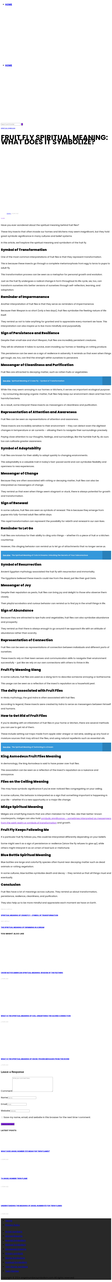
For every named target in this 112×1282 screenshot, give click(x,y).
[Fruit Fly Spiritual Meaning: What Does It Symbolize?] (44, 206)
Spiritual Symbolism (8, 128)
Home (8, 4)
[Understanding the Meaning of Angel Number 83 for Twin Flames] (7, 1197)
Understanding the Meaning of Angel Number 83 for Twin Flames (31, 1206)
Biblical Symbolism (15, 1244)
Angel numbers (13, 1231)
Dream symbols (14, 1253)
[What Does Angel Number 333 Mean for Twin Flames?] (7, 1143)
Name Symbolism (15, 1257)
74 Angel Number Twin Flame (14, 1178)
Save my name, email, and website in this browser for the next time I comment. (47, 1117)
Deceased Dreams (15, 1249)
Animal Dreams (13, 1235)
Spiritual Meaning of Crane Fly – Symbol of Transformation (29, 915)
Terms (8, 1220)
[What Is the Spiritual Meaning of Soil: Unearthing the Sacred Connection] (17, 1009)
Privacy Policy (12, 1224)
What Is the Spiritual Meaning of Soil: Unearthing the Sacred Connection (36, 1016)
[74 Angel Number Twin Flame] (7, 1170)
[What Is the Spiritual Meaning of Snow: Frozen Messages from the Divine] (17, 1053)
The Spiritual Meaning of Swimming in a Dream (22, 927)
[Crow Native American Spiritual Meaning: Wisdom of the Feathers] (17, 966)
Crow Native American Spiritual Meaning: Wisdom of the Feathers (32, 973)
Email (4, 1104)
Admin (9, 213)
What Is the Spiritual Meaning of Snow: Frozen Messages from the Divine (35, 1059)
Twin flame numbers (16, 1266)
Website (5, 1110)
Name (4, 1097)
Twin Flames (12, 1271)
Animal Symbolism (15, 1240)
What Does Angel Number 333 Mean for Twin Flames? (25, 1151)
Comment (6, 1090)
